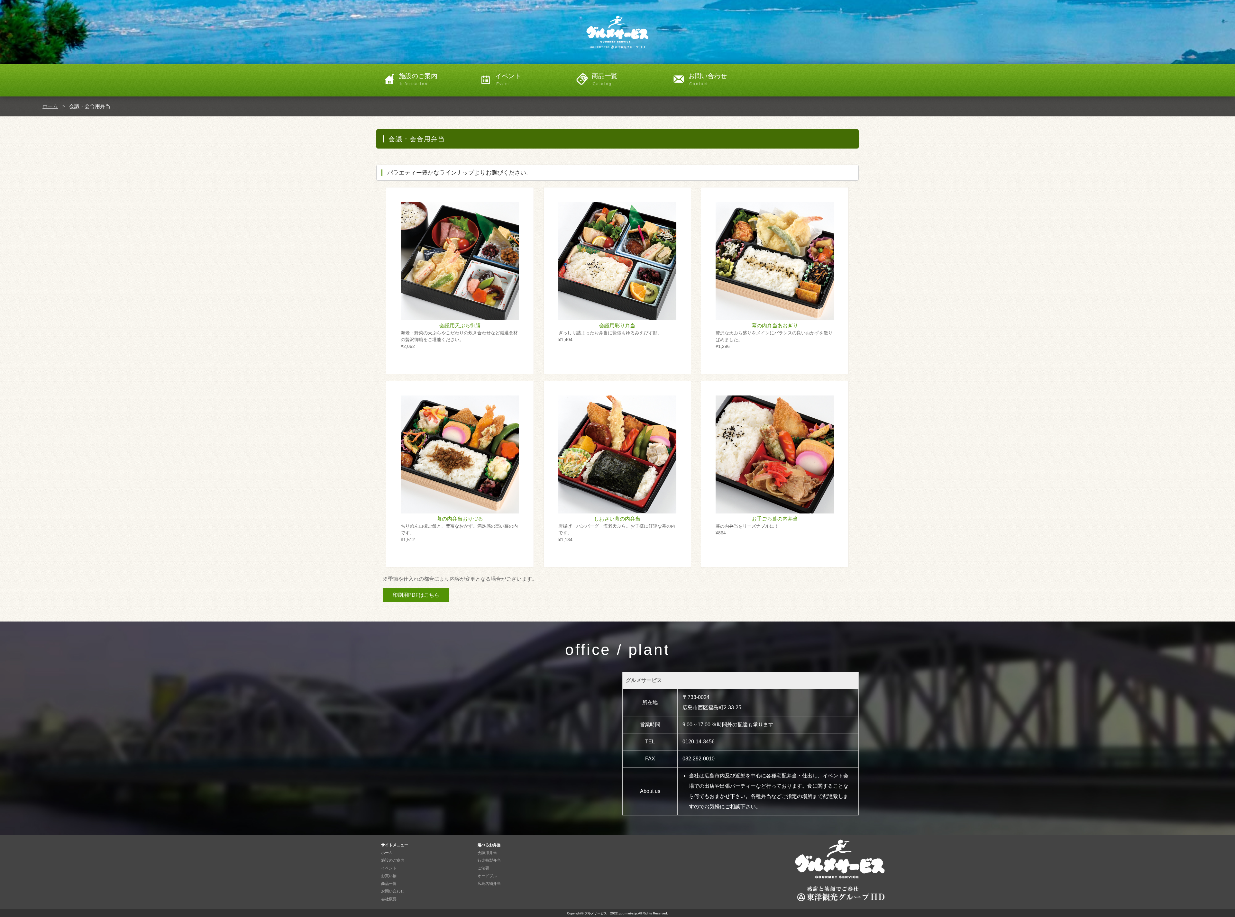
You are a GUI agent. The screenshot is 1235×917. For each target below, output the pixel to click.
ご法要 (483, 868)
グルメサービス (597, 913)
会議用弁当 (487, 852)
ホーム (50, 106)
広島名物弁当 (489, 883)
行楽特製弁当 (489, 860)
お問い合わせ (707, 79)
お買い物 (389, 876)
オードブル (487, 876)
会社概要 (389, 899)
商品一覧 (605, 79)
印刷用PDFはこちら (416, 595)
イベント (508, 79)
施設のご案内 (418, 79)
